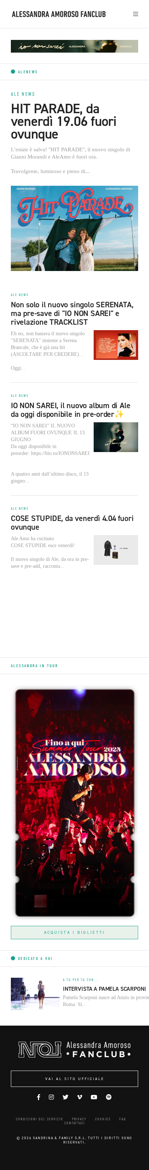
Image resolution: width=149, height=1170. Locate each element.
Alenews (27, 71)
